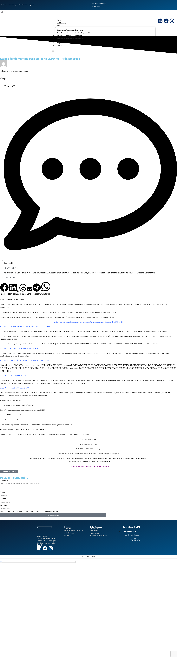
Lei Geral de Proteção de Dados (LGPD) (25, 304)
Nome (2, 492)
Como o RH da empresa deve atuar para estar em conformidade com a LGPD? (22, 410)
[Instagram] (172, 21)
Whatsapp (4, 505)
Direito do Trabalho (79, 273)
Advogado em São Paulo (58, 273)
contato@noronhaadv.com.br (98, 535)
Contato (60, 46)
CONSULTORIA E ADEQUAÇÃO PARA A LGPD (29, 429)
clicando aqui (68, 425)
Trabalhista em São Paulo (122, 273)
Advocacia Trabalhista (36, 273)
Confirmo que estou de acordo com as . (30, 512)
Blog (58, 43)
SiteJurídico (136, 540)
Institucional (61, 23)
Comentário (5, 480)
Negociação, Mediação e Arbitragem (70, 38)
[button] (4, 289)
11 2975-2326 (94, 528)
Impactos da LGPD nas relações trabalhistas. (13, 415)
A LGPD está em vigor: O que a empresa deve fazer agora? (17, 405)
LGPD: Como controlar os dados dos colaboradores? (15, 420)
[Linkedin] (160, 21)
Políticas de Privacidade (47, 512)
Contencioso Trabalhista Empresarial (70, 30)
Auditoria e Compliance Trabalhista (69, 36)
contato (88, 439)
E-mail (3, 499)
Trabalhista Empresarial (145, 273)
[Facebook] (166, 21)
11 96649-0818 (94, 533)
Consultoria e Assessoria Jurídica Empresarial (73, 33)
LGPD (91, 273)
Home (59, 20)
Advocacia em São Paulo (15, 273)
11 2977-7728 (94, 531)
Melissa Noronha (102, 273)
